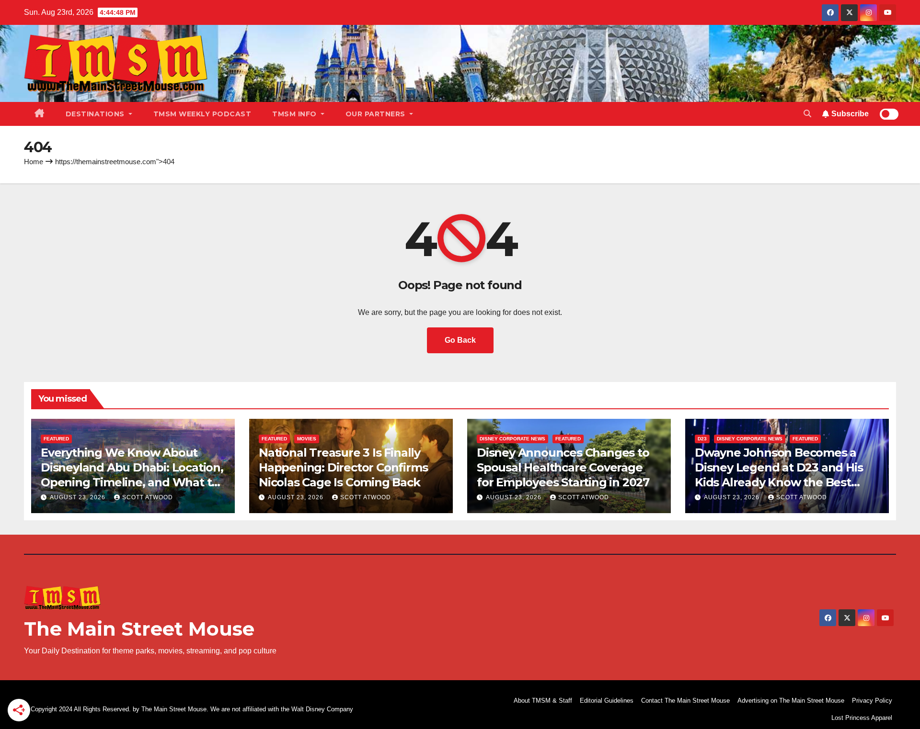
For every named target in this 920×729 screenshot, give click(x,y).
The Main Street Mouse (139, 628)
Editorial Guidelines (606, 700)
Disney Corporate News (512, 438)
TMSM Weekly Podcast (202, 114)
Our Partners (376, 114)
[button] (807, 114)
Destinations (96, 114)
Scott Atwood (147, 497)
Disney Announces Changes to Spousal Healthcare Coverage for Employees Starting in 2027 (563, 467)
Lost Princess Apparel (861, 717)
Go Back (460, 340)
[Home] (39, 114)
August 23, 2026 (78, 497)
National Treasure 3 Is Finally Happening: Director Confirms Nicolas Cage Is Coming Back (343, 467)
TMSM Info (295, 114)
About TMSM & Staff (543, 700)
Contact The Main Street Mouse (685, 700)
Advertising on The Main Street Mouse (790, 700)
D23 (702, 438)
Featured (56, 438)
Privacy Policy (872, 700)
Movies (306, 438)
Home (33, 161)
